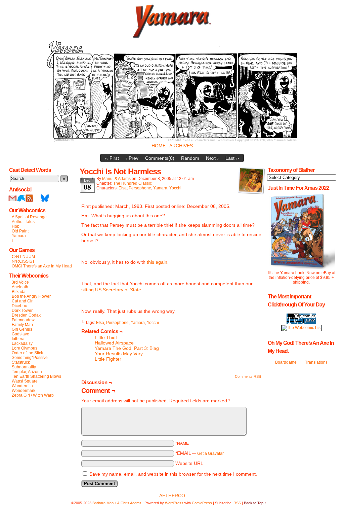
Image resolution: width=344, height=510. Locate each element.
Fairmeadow (23, 320)
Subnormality (24, 367)
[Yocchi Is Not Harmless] (172, 140)
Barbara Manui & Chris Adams (116, 503)
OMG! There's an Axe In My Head (42, 266)
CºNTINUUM (23, 256)
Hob (15, 226)
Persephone (140, 188)
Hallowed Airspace (114, 342)
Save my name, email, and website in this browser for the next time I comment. (173, 474)
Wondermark (23, 390)
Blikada (19, 291)
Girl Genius (22, 329)
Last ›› (232, 158)
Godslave (20, 334)
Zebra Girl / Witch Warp (33, 395)
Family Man (22, 324)
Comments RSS (248, 376)
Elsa (123, 188)
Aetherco (172, 495)
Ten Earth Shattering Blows (36, 376)
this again (157, 262)
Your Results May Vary (119, 353)
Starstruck (21, 362)
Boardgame (286, 362)
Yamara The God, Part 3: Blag (127, 348)
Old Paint (20, 231)
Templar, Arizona (27, 371)
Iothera (18, 338)
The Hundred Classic (132, 183)
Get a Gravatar (210, 453)
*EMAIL (199, 453)
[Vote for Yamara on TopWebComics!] (301, 322)
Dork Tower (22, 310)
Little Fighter (108, 359)
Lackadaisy (22, 343)
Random (190, 158)
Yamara (19, 235)
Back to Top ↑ (255, 503)
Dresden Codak (26, 315)
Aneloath (20, 287)
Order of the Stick (27, 353)
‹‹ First (112, 158)
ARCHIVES (181, 145)
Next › (212, 158)
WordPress (174, 503)
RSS (29, 198)
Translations (316, 362)
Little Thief (106, 337)
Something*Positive (30, 357)
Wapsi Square (25, 381)
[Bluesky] (45, 200)
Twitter (21, 198)
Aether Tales (23, 221)
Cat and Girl (23, 301)
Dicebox (19, 305)
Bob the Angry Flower (31, 296)
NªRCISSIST (23, 261)
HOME (159, 145)
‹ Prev (132, 158)
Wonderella (22, 386)
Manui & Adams (116, 178)
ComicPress (202, 503)
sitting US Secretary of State (111, 289)
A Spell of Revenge (29, 217)
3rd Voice (20, 282)
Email (12, 198)
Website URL (189, 463)
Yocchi (175, 188)
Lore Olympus (24, 348)
